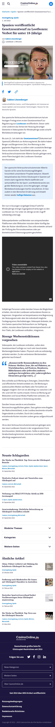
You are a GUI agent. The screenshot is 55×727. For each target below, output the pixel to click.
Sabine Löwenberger (13, 39)
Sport (46, 466)
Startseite (6, 12)
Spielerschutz (38, 466)
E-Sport (4, 500)
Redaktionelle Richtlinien (13, 711)
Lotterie (21, 466)
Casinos (4, 466)
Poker (26, 466)
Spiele (13, 12)
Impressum (7, 716)
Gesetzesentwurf (31, 138)
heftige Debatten (24, 195)
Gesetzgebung (7, 18)
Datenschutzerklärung (12, 706)
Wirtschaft (11, 468)
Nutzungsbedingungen (12, 701)
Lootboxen (21, 123)
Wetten (4, 468)
